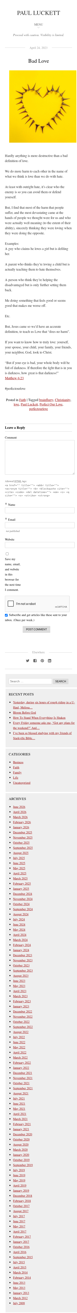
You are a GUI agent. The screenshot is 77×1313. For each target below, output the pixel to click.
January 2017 (21, 1242)
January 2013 (21, 1293)
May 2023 (19, 986)
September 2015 (23, 1257)
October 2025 (21, 843)
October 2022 (21, 1022)
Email (10, 519)
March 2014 (20, 1272)
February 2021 (22, 1124)
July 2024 (19, 919)
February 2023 (22, 1001)
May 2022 (19, 1047)
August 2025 (20, 853)
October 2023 (21, 965)
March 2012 (20, 1298)
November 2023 (23, 960)
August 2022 (20, 1032)
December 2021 (22, 1073)
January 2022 (21, 1068)
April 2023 (19, 991)
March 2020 (20, 1150)
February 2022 (22, 1063)
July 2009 (19, 1303)
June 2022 (19, 1042)
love (16, 404)
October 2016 (21, 1247)
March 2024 (20, 940)
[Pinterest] (42, 660)
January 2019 (21, 1190)
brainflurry (46, 399)
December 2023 (22, 955)
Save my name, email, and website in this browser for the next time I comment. (13, 574)
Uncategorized (21, 783)
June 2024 (19, 924)
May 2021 (19, 1109)
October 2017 (21, 1206)
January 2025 (21, 889)
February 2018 (22, 1201)
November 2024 (23, 899)
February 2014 (22, 1277)
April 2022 (19, 1052)
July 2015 (19, 1262)
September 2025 (23, 848)
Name (10, 504)
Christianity (62, 399)
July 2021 (19, 1098)
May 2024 (19, 930)
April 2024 (19, 935)
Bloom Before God (24, 712)
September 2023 (23, 970)
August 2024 (20, 914)
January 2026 (21, 827)
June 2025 (19, 863)
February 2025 (22, 883)
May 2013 (19, 1288)
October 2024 (21, 904)
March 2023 (20, 996)
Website (9, 539)
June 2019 (19, 1175)
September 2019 (23, 1165)
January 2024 (21, 950)
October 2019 (21, 1160)
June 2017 (19, 1221)
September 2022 (23, 1027)
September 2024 (23, 909)
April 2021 (19, 1114)
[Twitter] (27, 660)
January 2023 (21, 1006)
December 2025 (22, 832)
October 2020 (21, 1139)
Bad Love (38, 60)
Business (18, 762)
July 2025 (19, 858)
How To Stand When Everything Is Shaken (39, 718)
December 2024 (22, 894)
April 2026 (19, 812)
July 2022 (19, 1037)
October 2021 (21, 1083)
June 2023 (19, 981)
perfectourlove (38, 408)
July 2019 (19, 1170)
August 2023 (20, 976)
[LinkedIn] (49, 660)
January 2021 (21, 1129)
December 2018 (22, 1196)
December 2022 (22, 1011)
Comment (11, 437)
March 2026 (20, 817)
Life (15, 777)
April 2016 (19, 1252)
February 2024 (22, 945)
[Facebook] (35, 660)
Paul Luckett (38, 13)
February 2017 (22, 1237)
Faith (22, 399)
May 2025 (19, 868)
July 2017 (19, 1216)
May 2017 (19, 1226)
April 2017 (19, 1231)
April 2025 (19, 873)
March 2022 (20, 1057)
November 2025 (23, 837)
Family (17, 772)
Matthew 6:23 (14, 378)
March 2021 (20, 1119)
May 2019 (19, 1180)
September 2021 (23, 1088)
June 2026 (19, 807)
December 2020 (22, 1134)
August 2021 (20, 1093)
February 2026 (22, 822)
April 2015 (19, 1267)
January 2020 (21, 1155)
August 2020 (20, 1144)
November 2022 (23, 1016)
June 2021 (19, 1103)
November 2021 (23, 1078)
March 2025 (20, 878)
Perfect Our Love (51, 404)
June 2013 (19, 1283)
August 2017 (20, 1211)
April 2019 (19, 1185)
